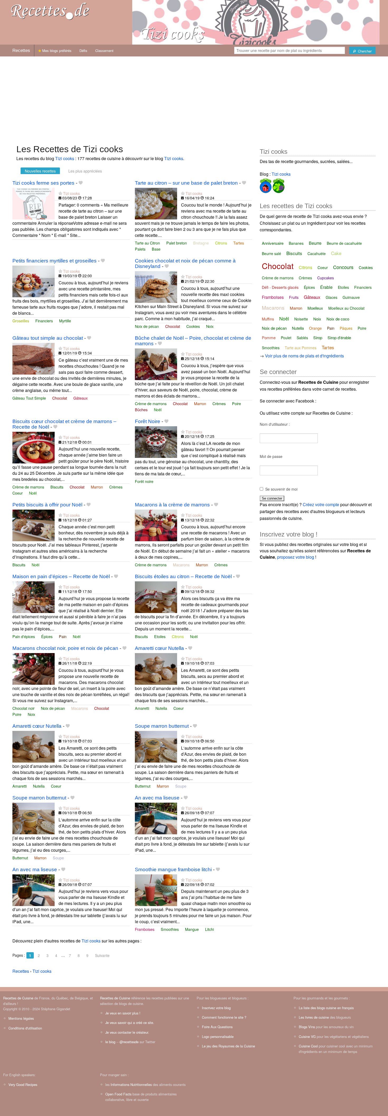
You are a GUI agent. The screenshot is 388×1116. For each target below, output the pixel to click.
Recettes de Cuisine (18, 997)
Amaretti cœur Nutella (159, 648)
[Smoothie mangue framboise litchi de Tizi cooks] (156, 890)
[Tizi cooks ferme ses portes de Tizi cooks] (33, 203)
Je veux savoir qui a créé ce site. (129, 1022)
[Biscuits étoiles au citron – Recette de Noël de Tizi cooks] (156, 596)
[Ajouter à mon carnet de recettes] (81, 183)
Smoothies (170, 929)
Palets (140, 249)
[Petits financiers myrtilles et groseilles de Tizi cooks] (33, 281)
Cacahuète (316, 253)
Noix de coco (338, 319)
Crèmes (219, 403)
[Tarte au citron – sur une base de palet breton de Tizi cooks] (156, 203)
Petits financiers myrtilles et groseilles (54, 261)
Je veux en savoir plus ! (122, 1013)
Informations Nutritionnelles (131, 1084)
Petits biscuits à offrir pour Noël (47, 504)
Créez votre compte (321, 504)
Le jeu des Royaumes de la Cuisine (228, 1045)
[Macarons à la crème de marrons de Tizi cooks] (156, 525)
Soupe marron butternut (162, 726)
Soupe (180, 786)
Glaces (331, 297)
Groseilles (20, 320)
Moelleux (315, 308)
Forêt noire (144, 481)
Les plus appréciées (85, 171)
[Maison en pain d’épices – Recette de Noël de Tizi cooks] (33, 596)
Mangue (192, 929)
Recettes (21, 50)
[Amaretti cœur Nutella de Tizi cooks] (156, 668)
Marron (200, 403)
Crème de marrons (151, 403)
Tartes (238, 243)
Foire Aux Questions (217, 1026)
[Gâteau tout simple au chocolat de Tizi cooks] (33, 358)
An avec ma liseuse (157, 798)
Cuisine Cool (308, 1045)
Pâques (346, 328)
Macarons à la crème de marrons (172, 504)
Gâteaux (80, 398)
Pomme (269, 337)
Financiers (44, 320)
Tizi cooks (64, 158)
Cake (336, 253)
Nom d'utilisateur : (275, 424)
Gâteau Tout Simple (29, 398)
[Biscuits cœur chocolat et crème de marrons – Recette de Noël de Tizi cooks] (33, 447)
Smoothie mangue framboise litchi (173, 869)
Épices (47, 636)
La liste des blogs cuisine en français (326, 1007)
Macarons (181, 564)
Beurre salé (271, 253)
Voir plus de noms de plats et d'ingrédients (304, 356)
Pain (63, 636)
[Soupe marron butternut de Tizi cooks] (156, 746)
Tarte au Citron (147, 243)
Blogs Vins (307, 1026)
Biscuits (56, 487)
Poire (236, 403)
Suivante (102, 955)
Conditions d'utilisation (25, 1028)
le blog (110, 1041)
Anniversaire (272, 243)
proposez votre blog (295, 557)
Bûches (141, 409)
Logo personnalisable (218, 1036)
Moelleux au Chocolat (346, 308)
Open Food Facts (118, 1093)
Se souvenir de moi (281, 489)
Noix (210, 326)
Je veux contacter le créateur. (127, 1032)
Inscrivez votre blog (216, 1007)
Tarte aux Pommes (300, 347)
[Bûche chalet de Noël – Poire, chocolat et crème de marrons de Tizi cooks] (156, 364)
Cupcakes (325, 277)
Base (156, 249)
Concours (343, 267)
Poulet (286, 337)
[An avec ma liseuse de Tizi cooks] (156, 818)
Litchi (209, 929)
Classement (104, 50)
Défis (83, 50)
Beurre (315, 243)
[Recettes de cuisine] (50, 11)
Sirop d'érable (339, 337)
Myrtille (65, 320)
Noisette (301, 319)
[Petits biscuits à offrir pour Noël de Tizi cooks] (33, 525)
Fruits (294, 297)
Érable (326, 287)
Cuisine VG (307, 1036)
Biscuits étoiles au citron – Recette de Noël (183, 576)
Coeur (17, 493)
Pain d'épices (23, 636)
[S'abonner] (60, 193)
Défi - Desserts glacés (280, 287)
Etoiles (159, 636)
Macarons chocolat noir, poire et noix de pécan (65, 648)
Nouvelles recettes (40, 171)
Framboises (144, 929)
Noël (158, 409)
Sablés (302, 337)
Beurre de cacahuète (344, 243)
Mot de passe (271, 456)
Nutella (161, 708)
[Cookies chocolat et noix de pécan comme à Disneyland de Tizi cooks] (156, 286)
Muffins (268, 319)
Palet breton (176, 243)
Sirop (317, 337)
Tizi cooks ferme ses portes (43, 183)
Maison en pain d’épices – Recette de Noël (61, 576)
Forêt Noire (147, 421)
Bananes (296, 243)
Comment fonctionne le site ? (224, 1017)
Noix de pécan (147, 326)
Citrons (221, 243)
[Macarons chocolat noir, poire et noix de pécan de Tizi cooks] (33, 668)
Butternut (142, 786)
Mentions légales (21, 1018)
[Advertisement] (194, 98)
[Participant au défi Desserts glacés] (266, 185)
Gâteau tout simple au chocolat (47, 338)
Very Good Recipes (22, 1084)
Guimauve (351, 297)
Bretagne (201, 243)
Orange (315, 328)
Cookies (193, 326)
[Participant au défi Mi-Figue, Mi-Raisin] (278, 185)
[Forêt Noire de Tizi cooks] (156, 441)
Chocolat (172, 326)
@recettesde (129, 1041)
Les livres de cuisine (314, 1017)
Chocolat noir (23, 708)
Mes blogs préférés (56, 50)
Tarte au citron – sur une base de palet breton (186, 183)
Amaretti (142, 708)
